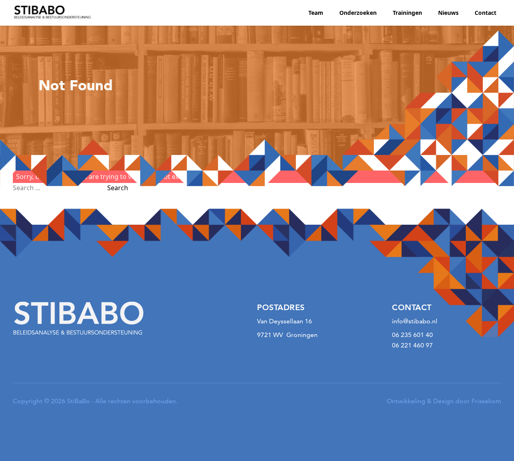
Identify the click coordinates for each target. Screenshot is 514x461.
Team (315, 12)
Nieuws (448, 12)
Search (117, 187)
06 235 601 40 (412, 335)
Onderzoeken (358, 12)
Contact (485, 12)
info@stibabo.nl (414, 321)
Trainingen (407, 12)
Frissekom (486, 401)
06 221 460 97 (412, 345)
